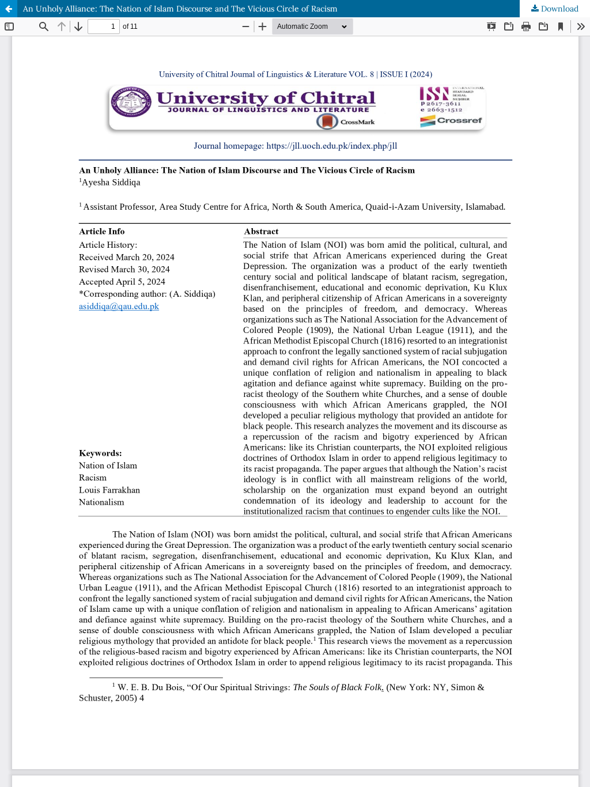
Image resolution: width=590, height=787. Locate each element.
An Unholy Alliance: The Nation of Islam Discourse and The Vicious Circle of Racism (180, 8)
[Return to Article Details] (8, 8)
